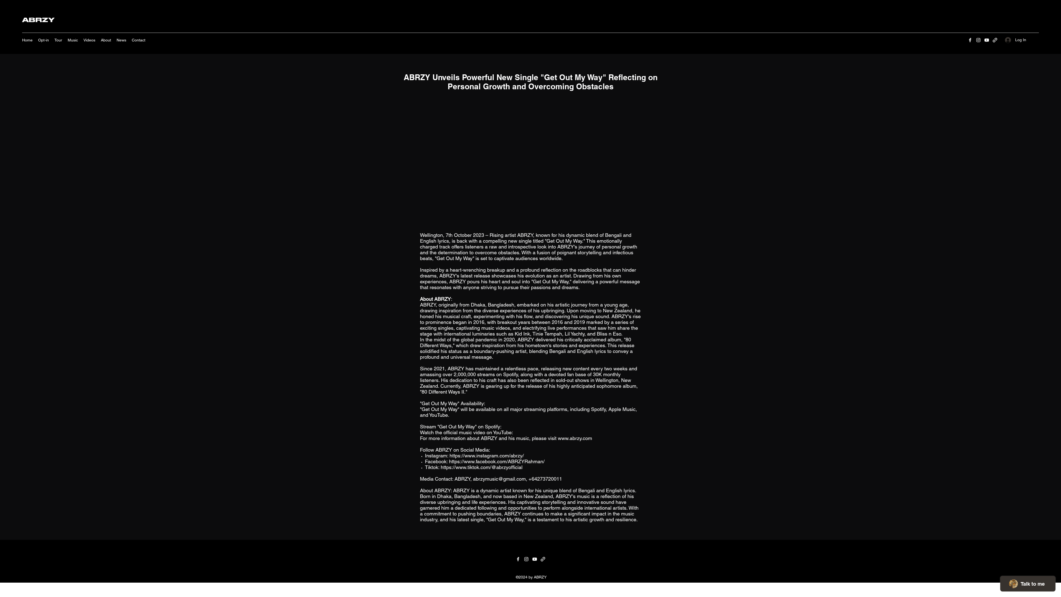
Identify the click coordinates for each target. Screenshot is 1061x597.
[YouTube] (986, 40)
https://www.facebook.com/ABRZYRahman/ (497, 461)
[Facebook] (970, 40)
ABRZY (38, 20)
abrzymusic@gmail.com (499, 479)
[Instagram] (978, 40)
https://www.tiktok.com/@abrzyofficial (481, 467)
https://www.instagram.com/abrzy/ (487, 456)
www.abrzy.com (575, 438)
